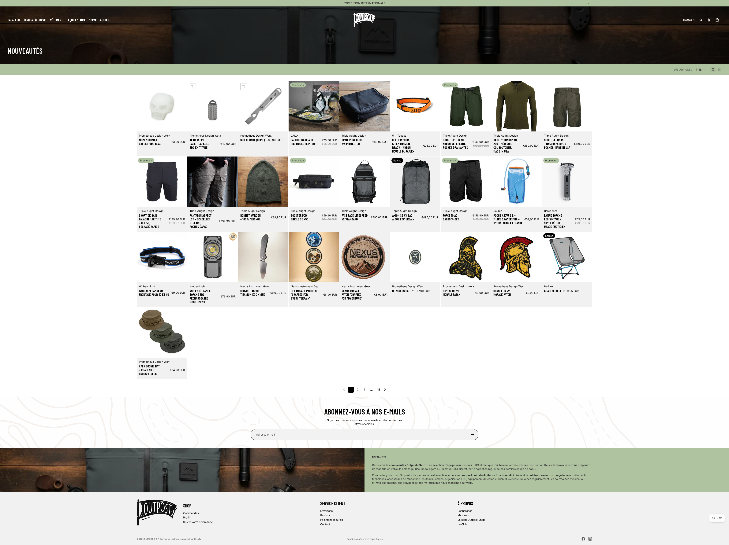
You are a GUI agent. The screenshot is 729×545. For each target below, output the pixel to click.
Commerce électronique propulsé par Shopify (180, 539)
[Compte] (709, 20)
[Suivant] (385, 389)
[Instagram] (590, 539)
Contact (325, 524)
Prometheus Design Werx (154, 135)
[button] (701, 69)
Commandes (191, 513)
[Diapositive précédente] (142, 106)
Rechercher (465, 510)
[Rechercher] (701, 20)
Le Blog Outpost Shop (471, 519)
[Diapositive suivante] (181, 106)
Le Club (462, 524)
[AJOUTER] (181, 125)
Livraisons (326, 510)
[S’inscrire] (473, 435)
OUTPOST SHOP (151, 539)
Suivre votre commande (198, 522)
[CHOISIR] (333, 125)
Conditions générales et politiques (364, 539)
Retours (325, 515)
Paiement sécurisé (331, 519)
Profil (186, 517)
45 (378, 390)
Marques (463, 515)
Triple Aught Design (354, 135)
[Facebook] (583, 539)
